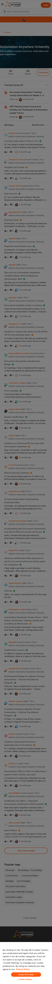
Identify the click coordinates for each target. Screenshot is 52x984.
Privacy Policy (23, 969)
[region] (26, 963)
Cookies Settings (25, 979)
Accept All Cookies (26, 975)
